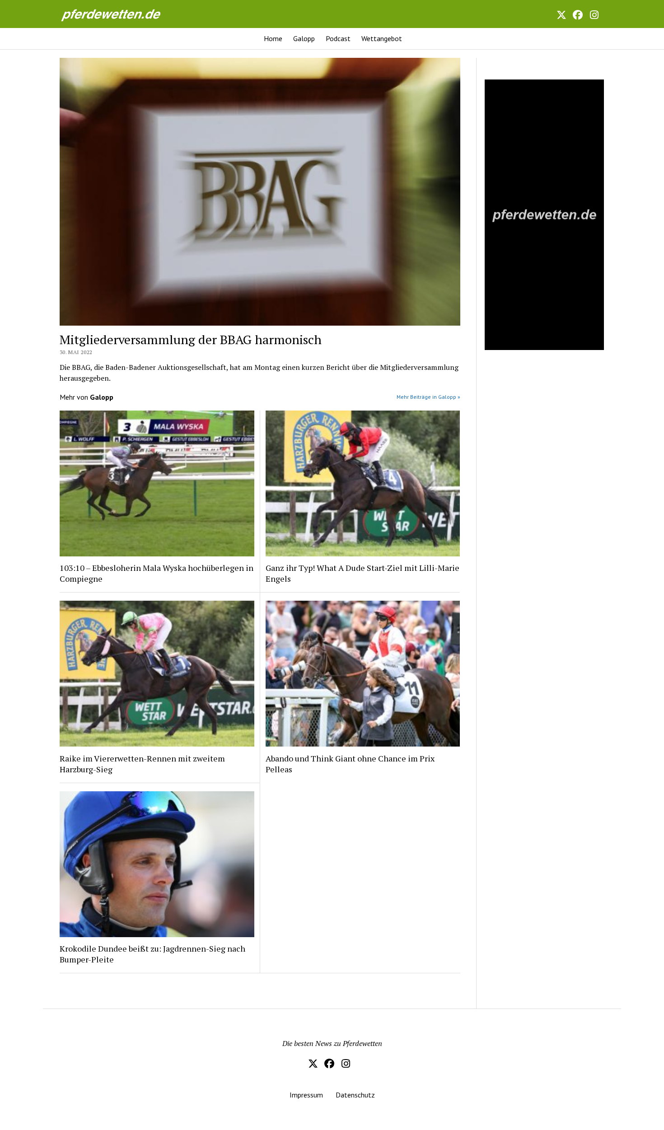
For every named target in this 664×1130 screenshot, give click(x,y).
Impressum (306, 1094)
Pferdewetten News (120, 13)
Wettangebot (381, 38)
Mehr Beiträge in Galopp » (428, 396)
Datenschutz (355, 1094)
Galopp (304, 38)
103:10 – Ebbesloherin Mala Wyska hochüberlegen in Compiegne (156, 573)
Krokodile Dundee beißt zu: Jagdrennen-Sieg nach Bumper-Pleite (152, 954)
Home (273, 38)
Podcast (338, 38)
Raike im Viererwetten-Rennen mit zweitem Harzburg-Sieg (142, 764)
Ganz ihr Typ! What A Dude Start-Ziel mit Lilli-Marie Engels (362, 573)
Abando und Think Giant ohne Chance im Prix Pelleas (350, 764)
